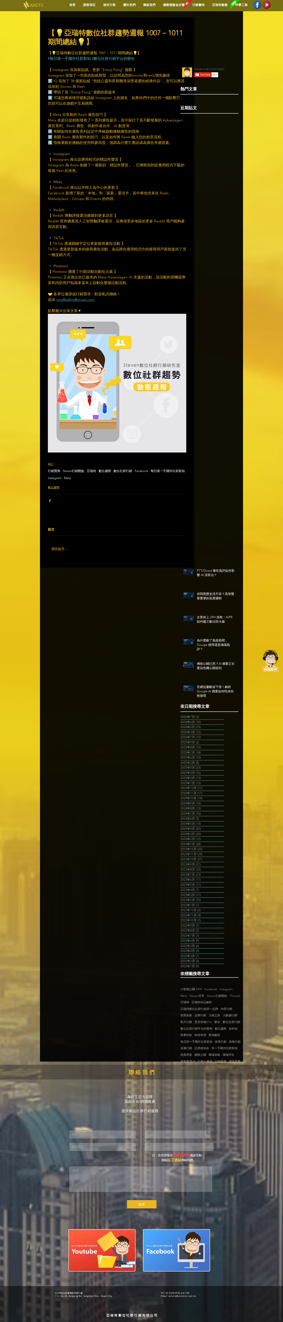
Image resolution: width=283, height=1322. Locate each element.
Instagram (55, 478)
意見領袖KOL (203, 1022)
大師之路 (214, 1015)
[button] (109, 5)
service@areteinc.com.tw (182, 1296)
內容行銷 (226, 1009)
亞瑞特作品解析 (202, 1002)
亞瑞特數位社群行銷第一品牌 (199, 1009)
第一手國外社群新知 (225, 1048)
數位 (217, 1022)
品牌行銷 (200, 1015)
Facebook (141, 471)
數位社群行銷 (123, 471)
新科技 (233, 1028)
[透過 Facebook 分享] (50, 501)
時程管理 (200, 1035)
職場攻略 (214, 1055)
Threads (235, 996)
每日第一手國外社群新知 (168, 471)
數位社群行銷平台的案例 (196, 1028)
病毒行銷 (235, 1042)
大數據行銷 (230, 1015)
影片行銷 (186, 1022)
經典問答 (186, 1055)
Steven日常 (197, 996)
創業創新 (186, 1015)
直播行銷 (186, 1048)
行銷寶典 (54, 471)
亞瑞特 (91, 471)
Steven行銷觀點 (73, 471)
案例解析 (214, 1035)
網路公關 (200, 1055)
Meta (67, 478)
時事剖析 (186, 1035)
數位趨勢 (105, 471)
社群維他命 (202, 1048)
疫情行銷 (220, 1042)
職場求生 (228, 1055)
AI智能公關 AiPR (191, 989)
